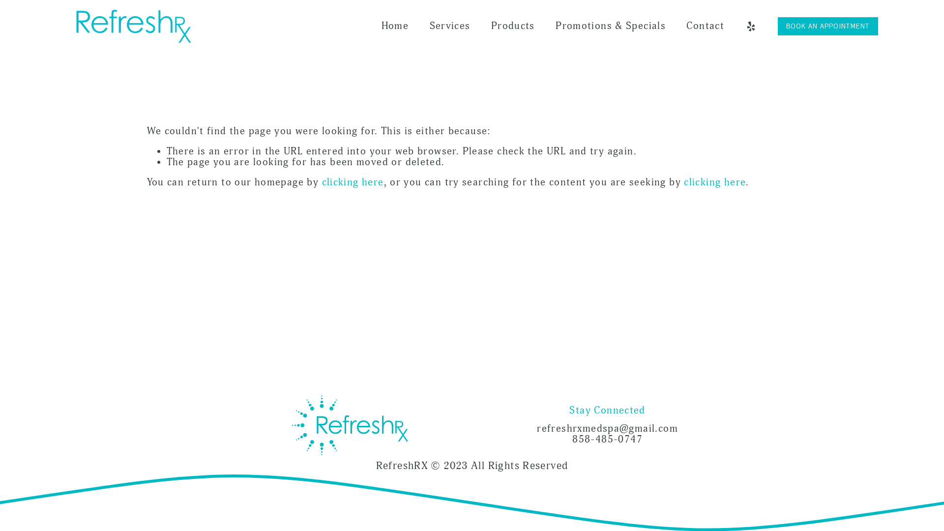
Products (513, 26)
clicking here (353, 182)
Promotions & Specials (611, 26)
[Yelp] (751, 26)
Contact (705, 26)
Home (395, 26)
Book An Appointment (828, 26)
